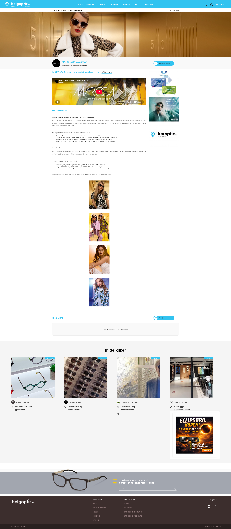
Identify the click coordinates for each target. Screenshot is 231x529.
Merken (102, 4)
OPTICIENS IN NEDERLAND (133, 512)
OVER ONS (96, 520)
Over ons (126, 4)
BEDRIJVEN (96, 516)
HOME (95, 504)
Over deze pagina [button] (174, 10)
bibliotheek (148, 4)
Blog (137, 4)
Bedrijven (114, 4)
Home (58, 10)
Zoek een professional (86, 4)
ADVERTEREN (128, 508)
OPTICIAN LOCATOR (99, 508)
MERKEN (95, 512)
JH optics (107, 72)
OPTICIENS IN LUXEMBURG (133, 516)
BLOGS (126, 504)
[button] (206, 5)
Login (216, 4)
